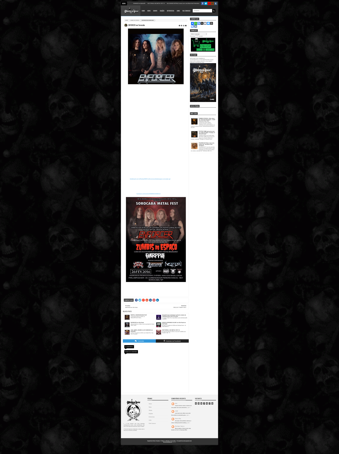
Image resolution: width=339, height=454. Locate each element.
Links (178, 11)
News (149, 11)
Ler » (189, 407)
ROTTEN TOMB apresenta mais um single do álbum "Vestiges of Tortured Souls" (207, 133)
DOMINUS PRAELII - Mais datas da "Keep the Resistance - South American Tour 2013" (207, 120)
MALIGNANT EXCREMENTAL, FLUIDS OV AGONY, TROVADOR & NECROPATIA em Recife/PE (186, 3)
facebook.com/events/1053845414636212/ (148, 193)
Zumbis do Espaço (134, 20)
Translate (201, 36)
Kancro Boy (178, 418)
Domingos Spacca (179, 426)
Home (143, 11)
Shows (155, 11)
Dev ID (174, 442)
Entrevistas (170, 11)
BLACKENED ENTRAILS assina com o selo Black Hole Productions (145, 3)
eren (176, 403)
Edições (162, 11)
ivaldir (176, 411)
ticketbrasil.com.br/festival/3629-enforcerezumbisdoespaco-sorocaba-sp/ (150, 179)
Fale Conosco (186, 11)
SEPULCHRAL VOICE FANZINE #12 (197, 58)
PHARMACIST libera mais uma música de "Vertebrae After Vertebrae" (206, 144)
